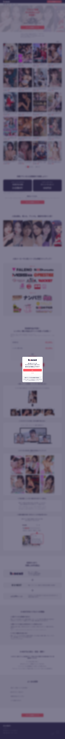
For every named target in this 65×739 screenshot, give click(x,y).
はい (32, 370)
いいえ (32, 373)
